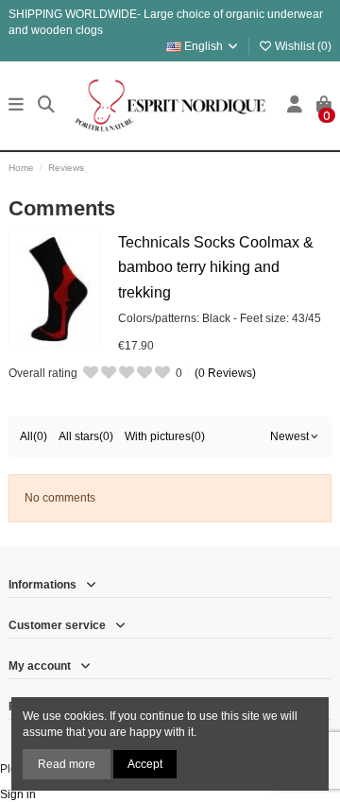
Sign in (18, 794)
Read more (66, 764)
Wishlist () (302, 46)
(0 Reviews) (225, 373)
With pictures (165, 436)
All (33, 436)
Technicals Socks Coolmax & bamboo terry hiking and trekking (216, 267)
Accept (145, 764)
